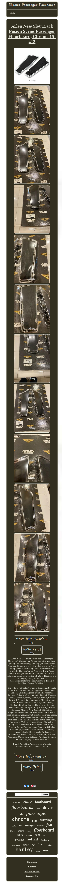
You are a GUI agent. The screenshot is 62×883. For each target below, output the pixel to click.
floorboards (22, 807)
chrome (20, 819)
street (45, 835)
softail (32, 839)
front (41, 844)
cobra (20, 834)
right (37, 834)
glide (20, 814)
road (21, 831)
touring (46, 820)
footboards (45, 840)
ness (20, 826)
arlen (50, 845)
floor (12, 831)
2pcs (38, 808)
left (33, 844)
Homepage (32, 862)
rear (45, 850)
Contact (32, 867)
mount (38, 851)
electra (16, 802)
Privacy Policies (32, 871)
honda (26, 844)
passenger (36, 813)
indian (14, 826)
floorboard (44, 830)
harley (24, 849)
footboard (43, 802)
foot (49, 825)
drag (29, 831)
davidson (40, 826)
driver (47, 807)
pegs (34, 820)
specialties (16, 845)
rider (27, 801)
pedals (29, 835)
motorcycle (29, 825)
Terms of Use (32, 876)
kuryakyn (19, 839)
